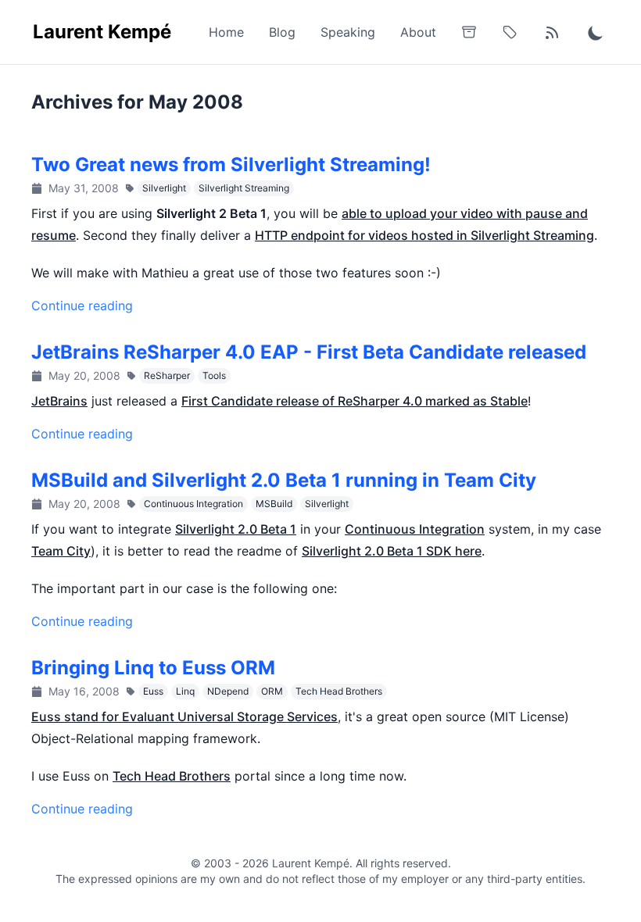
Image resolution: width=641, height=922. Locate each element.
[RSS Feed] (551, 32)
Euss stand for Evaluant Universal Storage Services (184, 716)
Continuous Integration (193, 503)
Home (226, 32)
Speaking (347, 32)
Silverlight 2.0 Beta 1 (235, 529)
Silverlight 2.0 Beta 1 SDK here (392, 551)
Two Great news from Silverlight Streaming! (231, 164)
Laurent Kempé (102, 31)
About (418, 32)
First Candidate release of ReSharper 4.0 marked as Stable (354, 401)
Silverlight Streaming (244, 188)
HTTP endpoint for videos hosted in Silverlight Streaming (424, 235)
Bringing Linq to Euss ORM (153, 667)
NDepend (228, 691)
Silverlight (164, 188)
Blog (282, 32)
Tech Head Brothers (338, 691)
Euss (153, 691)
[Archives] (469, 32)
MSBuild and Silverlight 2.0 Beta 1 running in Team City (283, 480)
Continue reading (82, 305)
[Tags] (510, 32)
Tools (214, 375)
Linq (185, 691)
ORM (272, 691)
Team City (61, 551)
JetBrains (59, 401)
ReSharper (167, 375)
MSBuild (274, 503)
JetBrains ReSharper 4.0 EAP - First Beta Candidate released (308, 352)
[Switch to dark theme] (595, 32)
